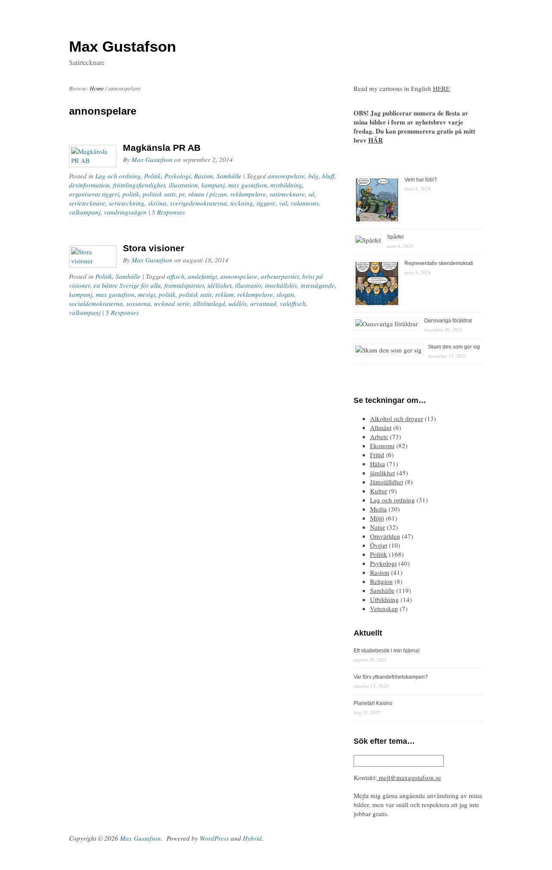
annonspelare (286, 176)
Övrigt (378, 545)
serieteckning (126, 203)
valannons (305, 203)
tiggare (266, 203)
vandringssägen (125, 212)
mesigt (146, 294)
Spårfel (395, 237)
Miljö (377, 518)
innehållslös (281, 285)
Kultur (378, 490)
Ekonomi (382, 445)
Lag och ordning (118, 176)
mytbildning (286, 185)
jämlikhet (382, 472)
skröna (157, 203)
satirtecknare (287, 194)
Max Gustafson (152, 159)
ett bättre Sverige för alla (127, 285)
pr (182, 194)
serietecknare (87, 203)
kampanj (213, 185)
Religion (381, 581)
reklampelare (248, 194)
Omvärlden (385, 536)
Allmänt (381, 427)
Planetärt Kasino (373, 703)
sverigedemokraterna (198, 203)
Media (378, 509)
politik (130, 194)
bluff (328, 176)
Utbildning (384, 599)
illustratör (248, 285)
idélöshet (219, 285)
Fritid (377, 454)
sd (311, 194)
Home (97, 88)
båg (313, 176)
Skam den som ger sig (454, 347)
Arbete (379, 436)
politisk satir (159, 194)
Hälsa (377, 463)
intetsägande (318, 285)
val (283, 203)
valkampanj (84, 212)
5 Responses (168, 212)
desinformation (89, 185)
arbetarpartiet (280, 276)
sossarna (138, 303)
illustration (183, 185)
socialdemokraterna (96, 303)
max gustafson (247, 185)
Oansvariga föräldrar (448, 321)
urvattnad (263, 303)
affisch (176, 276)
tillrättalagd (209, 303)
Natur (377, 527)
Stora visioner (153, 248)
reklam (224, 294)
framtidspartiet (184, 285)
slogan (285, 294)
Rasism (203, 176)
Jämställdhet (386, 481)
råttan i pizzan (207, 194)
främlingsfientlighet (139, 185)
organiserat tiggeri (94, 194)
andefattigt (202, 276)
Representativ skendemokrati (439, 263)
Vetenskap (384, 608)
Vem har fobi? (421, 180)
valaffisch (293, 303)
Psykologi (177, 176)
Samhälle (229, 176)
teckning (241, 203)
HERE (441, 88)
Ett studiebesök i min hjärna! (387, 651)
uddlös (238, 303)
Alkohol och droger (396, 418)
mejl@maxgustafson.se (409, 777)
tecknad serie (172, 303)
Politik (152, 176)
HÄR (375, 140)
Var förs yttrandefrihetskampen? (391, 677)
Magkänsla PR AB (162, 148)
